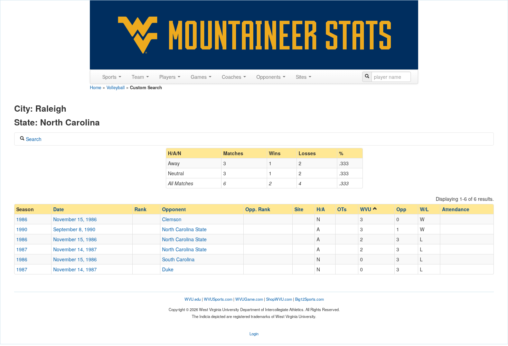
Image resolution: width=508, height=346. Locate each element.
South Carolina (178, 259)
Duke (167, 269)
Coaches (232, 76)
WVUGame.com (249, 299)
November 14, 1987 (75, 249)
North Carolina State (184, 229)
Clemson (171, 219)
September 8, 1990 (74, 229)
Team (138, 76)
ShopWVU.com (279, 299)
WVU (366, 209)
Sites (302, 76)
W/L (424, 209)
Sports (110, 76)
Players (168, 76)
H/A (321, 209)
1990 (21, 229)
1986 (21, 219)
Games (199, 76)
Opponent (174, 209)
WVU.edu (193, 299)
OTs (342, 209)
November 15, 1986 (75, 219)
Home (95, 87)
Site (298, 209)
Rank (140, 209)
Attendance (455, 209)
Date (58, 209)
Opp (401, 209)
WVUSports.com (218, 299)
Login (254, 333)
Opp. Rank (257, 209)
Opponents (269, 76)
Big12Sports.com (309, 299)
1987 (21, 249)
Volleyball (115, 87)
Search (33, 138)
